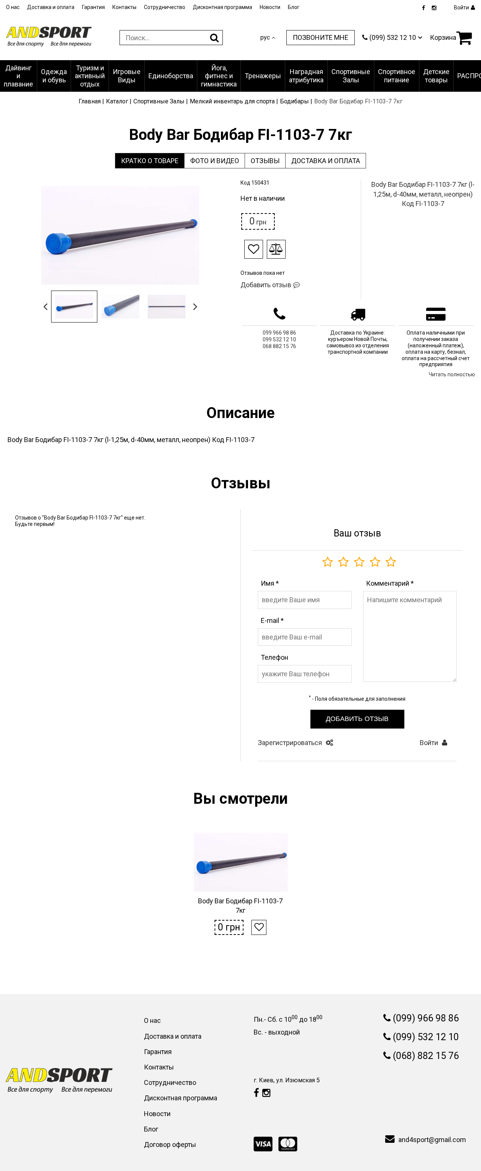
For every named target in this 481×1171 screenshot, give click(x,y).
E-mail (272, 620)
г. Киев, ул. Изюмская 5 (287, 1080)
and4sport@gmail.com (432, 1140)
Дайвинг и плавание (18, 76)
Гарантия (93, 7)
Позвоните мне (320, 37)
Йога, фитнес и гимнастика (219, 76)
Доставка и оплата (50, 7)
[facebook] (423, 8)
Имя (270, 583)
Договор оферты (170, 1144)
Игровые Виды (127, 76)
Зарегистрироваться (290, 743)
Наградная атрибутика (306, 76)
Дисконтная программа (222, 7)
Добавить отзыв (265, 285)
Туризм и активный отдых (90, 76)
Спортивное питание (396, 76)
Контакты (124, 7)
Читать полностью (452, 374)
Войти (429, 743)
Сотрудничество (164, 7)
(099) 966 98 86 (426, 1018)
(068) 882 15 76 (426, 1055)
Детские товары (436, 76)
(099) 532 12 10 (426, 1037)
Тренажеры (263, 76)
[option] (120, 235)
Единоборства (170, 76)
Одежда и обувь (54, 76)
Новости (270, 7)
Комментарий (390, 583)
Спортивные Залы (350, 76)
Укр (265, 44)
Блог (293, 7)
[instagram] (434, 8)
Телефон (274, 657)
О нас (13, 7)
